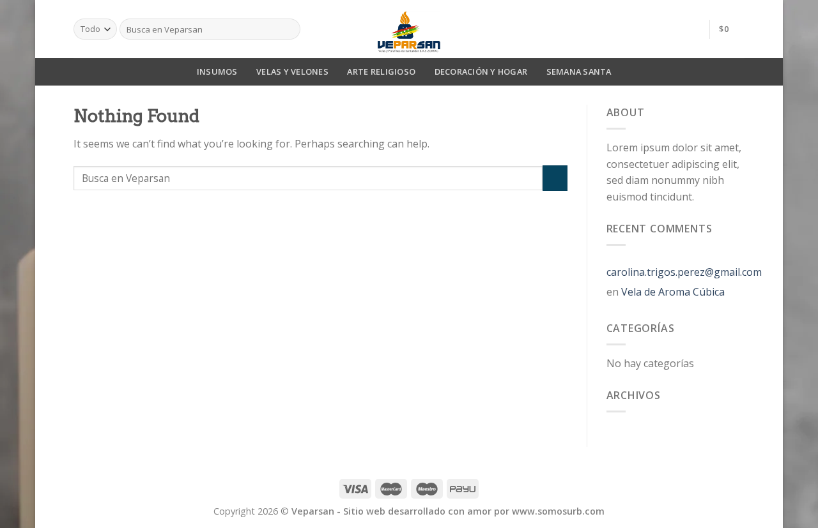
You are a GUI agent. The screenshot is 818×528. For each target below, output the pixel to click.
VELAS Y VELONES (292, 71)
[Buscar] (288, 29)
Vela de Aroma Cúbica (673, 292)
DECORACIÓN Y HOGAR (481, 71)
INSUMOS (217, 71)
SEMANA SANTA (579, 71)
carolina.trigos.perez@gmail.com (684, 272)
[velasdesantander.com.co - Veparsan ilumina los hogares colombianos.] (409, 29)
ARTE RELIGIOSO (381, 71)
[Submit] (555, 177)
